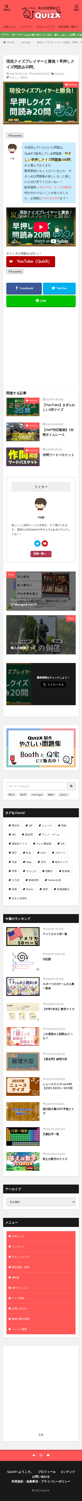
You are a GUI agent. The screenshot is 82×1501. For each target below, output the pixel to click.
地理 (45, 889)
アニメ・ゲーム (51, 834)
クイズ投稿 (18, 1298)
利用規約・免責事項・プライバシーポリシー (41, 1481)
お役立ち (64, 794)
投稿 (63, 825)
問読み (24, 77)
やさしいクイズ (45, 26)
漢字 (14, 852)
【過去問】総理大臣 (55, 1059)
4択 (14, 834)
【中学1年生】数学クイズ (58, 1009)
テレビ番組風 (43, 843)
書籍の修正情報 (20, 1318)
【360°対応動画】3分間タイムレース (58, 432)
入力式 (15, 880)
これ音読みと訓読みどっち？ (58, 1036)
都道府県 (34, 880)
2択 (63, 843)
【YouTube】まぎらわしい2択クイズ (59, 407)
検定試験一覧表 (67, 26)
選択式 (11, 794)
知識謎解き (63, 889)
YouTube (25, 42)
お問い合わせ (19, 1308)
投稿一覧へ (40, 553)
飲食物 (66, 871)
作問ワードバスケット (58, 455)
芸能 (14, 889)
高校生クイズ (19, 843)
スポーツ (60, 852)
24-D (43, 852)
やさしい (14, 77)
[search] (71, 786)
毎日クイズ (61, 861)
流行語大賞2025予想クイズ (58, 1111)
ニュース (47, 825)
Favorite (16, 135)
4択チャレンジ (20, 1287)
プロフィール (47, 1471)
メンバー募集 (19, 1329)
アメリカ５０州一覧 (55, 934)
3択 (31, 825)
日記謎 (47, 959)
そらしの (31, 871)
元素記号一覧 (51, 1134)
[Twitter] (59, 289)
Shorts (29, 889)
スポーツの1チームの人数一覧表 (58, 986)
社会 (28, 852)
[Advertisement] (41, 343)
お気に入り (9, 26)
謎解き (51, 794)
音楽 (14, 861)
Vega (29, 861)
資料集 (15, 1277)
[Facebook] (24, 289)
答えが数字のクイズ (55, 1159)
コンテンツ (26, 26)
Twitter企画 (54, 880)
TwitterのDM (51, 198)
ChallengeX (37, 794)
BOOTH (45, 187)
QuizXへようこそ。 (20, 1471)
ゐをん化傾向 (19, 898)
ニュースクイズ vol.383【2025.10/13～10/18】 (58, 1086)
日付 (43, 861)
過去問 (23, 794)
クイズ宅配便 (62, 187)
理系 (14, 871)
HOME (11, 42)
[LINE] (41, 301)
